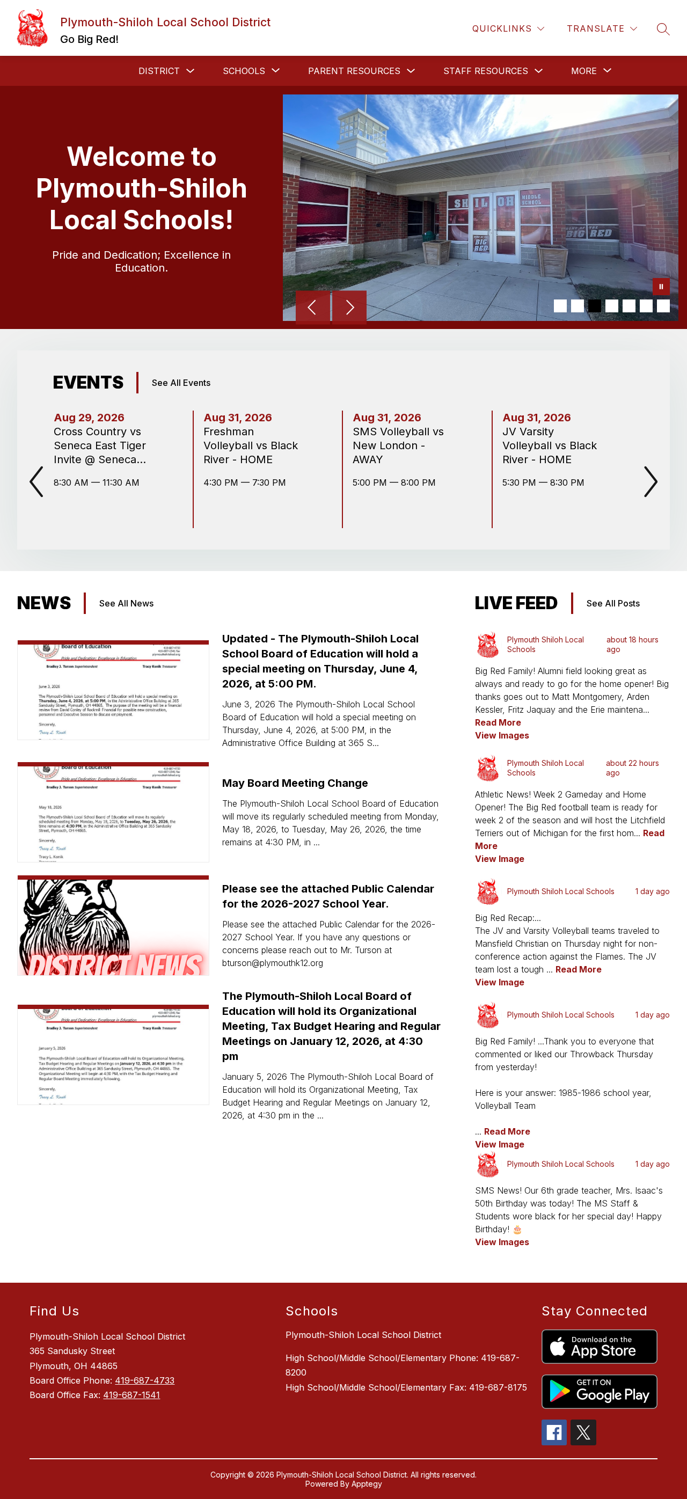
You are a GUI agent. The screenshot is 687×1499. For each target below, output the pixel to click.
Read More (498, 722)
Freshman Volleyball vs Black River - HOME (250, 445)
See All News (126, 603)
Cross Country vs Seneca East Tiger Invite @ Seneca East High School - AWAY (100, 445)
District (159, 70)
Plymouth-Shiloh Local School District (363, 1334)
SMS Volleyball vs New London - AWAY (398, 445)
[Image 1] (560, 305)
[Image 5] (629, 305)
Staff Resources (485, 70)
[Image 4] (611, 305)
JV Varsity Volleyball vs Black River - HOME (549, 445)
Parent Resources (354, 70)
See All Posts (613, 603)
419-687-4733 (144, 1380)
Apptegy (367, 1483)
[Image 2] (577, 305)
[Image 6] (646, 305)
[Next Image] (349, 308)
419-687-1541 (131, 1395)
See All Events (181, 382)
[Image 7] (663, 305)
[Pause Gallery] (661, 287)
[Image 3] (594, 305)
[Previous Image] (313, 308)
